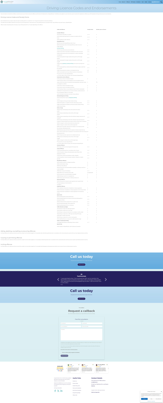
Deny (151, 398)
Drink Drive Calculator (77, 390)
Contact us (75, 381)
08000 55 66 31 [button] (81, 264)
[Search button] (160, 2)
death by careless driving (68, 63)
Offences (128, 1)
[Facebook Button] (55, 390)
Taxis (142, 1)
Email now (93, 385)
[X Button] (58, 390)
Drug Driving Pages (76, 392)
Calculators (138, 1)
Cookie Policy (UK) (76, 385)
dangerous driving (73, 97)
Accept (144, 398)
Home (120, 1)
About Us (123, 1)
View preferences (158, 398)
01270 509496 (62, 380)
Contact (149, 1)
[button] (161, 391)
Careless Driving (60, 48)
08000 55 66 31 (156, 1)
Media (146, 1)
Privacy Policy (75, 383)
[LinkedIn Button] (61, 390)
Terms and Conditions (77, 388)
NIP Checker (133, 1)
